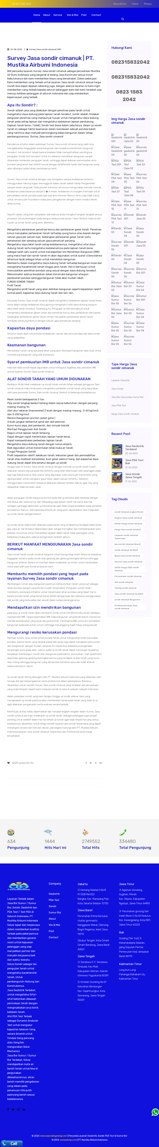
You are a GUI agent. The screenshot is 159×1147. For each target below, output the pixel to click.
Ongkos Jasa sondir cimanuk (128, 518)
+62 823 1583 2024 (21, 4)
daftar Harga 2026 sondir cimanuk (127, 569)
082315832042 (130, 62)
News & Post (120, 4)
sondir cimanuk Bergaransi (127, 599)
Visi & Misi (72, 15)
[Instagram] (18, 1109)
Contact (96, 15)
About (46, 15)
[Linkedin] (24, 1109)
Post (84, 15)
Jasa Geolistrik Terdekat (134, 448)
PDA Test (54, 900)
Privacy (148, 4)
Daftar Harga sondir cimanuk (128, 523)
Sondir (52, 906)
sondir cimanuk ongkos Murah (129, 512)
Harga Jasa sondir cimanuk (128, 529)
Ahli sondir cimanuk (124, 582)
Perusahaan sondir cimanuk (128, 576)
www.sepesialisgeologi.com (53, 1136)
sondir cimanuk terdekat (126, 550)
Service (58, 15)
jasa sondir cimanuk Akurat (128, 544)
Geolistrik (54, 893)
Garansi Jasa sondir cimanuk (128, 562)
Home (36, 15)
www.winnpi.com (68, 1140)
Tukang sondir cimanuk (126, 588)
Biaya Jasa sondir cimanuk (127, 556)
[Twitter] (13, 1109)
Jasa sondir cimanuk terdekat (129, 594)
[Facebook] (8, 1109)
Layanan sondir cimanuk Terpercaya (126, 537)
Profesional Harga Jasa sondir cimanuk (126, 607)
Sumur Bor (55, 912)
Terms (135, 4)
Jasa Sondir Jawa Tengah (133, 476)
